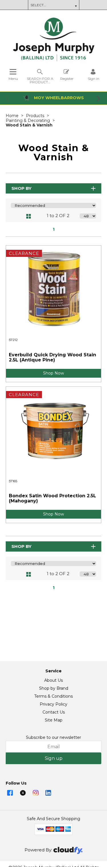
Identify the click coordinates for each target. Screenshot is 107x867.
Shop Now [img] (53, 373)
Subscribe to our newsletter (53, 737)
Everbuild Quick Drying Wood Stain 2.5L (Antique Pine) (52, 357)
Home (13, 115)
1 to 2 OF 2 (58, 215)
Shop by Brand (53, 688)
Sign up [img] (53, 758)
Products (35, 115)
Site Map (53, 720)
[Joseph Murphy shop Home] (53, 60)
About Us (53, 680)
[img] (10, 793)
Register (67, 78)
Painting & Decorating (28, 120)
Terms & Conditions (53, 696)
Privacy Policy (53, 704)
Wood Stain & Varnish (29, 125)
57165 (13, 481)
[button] (8, 98)
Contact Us (54, 712)
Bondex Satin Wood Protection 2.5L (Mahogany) (52, 498)
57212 (13, 340)
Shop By (21, 188)
